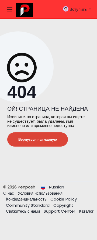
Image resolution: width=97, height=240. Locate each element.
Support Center (60, 211)
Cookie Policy (63, 199)
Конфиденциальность (27, 199)
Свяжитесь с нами (23, 211)
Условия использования (40, 193)
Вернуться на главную (37, 139)
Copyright (63, 205)
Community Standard (28, 205)
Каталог (86, 211)
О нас (9, 193)
